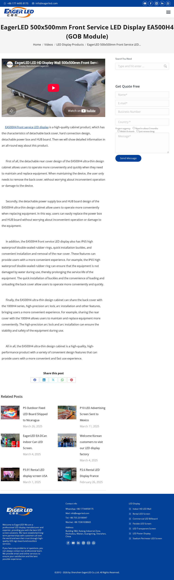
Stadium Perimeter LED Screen (147, 538)
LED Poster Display (142, 533)
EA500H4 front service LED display (27, 127)
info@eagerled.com (47, 3)
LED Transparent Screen (144, 528)
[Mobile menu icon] (168, 12)
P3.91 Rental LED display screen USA (35, 473)
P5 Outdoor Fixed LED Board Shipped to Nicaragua (35, 414)
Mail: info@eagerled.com (77, 513)
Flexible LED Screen (142, 523)
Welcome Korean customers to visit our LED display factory (91, 445)
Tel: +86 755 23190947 (76, 517)
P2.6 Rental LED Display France (90, 473)
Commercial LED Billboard (145, 518)
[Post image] (10, 412)
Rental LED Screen (141, 513)
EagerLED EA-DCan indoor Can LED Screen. (35, 442)
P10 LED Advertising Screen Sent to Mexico (92, 414)
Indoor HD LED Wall (142, 509)
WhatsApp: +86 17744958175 (79, 508)
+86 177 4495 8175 (17, 3)
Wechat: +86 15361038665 (78, 522)
